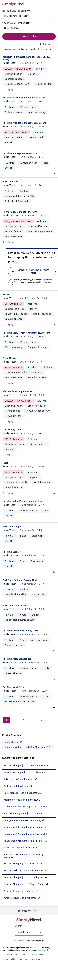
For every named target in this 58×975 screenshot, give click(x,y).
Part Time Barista (12, 181)
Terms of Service (14, 282)
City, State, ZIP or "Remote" (16, 23)
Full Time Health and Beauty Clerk (20, 630)
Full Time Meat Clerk (13, 687)
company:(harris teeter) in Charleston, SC (28, 747)
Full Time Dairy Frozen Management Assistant (26, 332)
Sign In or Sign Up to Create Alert (33, 271)
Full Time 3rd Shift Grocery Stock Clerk (22, 501)
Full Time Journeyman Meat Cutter (20, 153)
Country (19, 926)
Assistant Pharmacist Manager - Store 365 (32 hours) (26, 58)
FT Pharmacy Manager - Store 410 (20, 212)
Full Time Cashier (11, 552)
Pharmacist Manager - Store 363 (19, 391)
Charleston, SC (14, 742)
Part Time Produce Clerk (15, 605)
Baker (6, 294)
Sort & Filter (45, 44)
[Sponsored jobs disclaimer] (54, 49)
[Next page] (41, 720)
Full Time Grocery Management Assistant (24, 97)
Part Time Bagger (12, 526)
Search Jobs (29, 36)
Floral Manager (11, 358)
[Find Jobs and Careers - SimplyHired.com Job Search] (13, 4)
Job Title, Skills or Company (16, 11)
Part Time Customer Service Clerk (20, 580)
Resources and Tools (27, 910)
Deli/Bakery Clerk (12, 429)
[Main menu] (54, 4)
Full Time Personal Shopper (17, 659)
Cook (5, 463)
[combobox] (29, 16)
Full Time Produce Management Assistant (24, 123)
